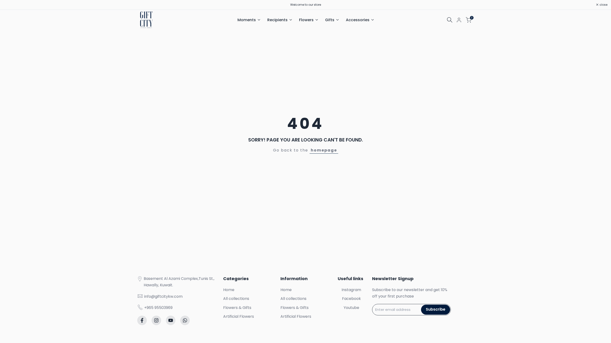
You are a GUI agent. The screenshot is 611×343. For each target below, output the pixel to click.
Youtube (351, 307)
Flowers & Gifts (237, 307)
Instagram (351, 290)
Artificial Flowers (238, 316)
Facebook (351, 298)
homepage (324, 150)
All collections (236, 298)
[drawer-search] (449, 20)
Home (228, 290)
